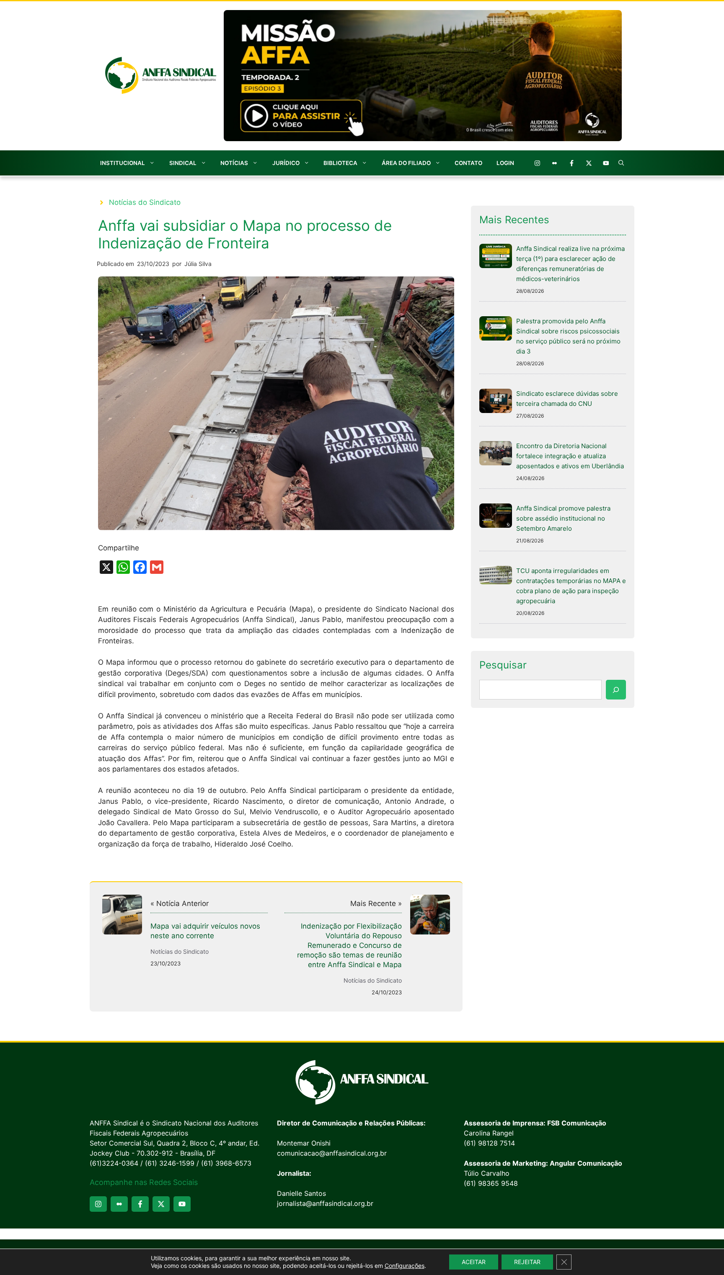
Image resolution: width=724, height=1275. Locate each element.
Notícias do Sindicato (145, 202)
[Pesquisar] (616, 690)
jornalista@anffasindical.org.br (325, 1203)
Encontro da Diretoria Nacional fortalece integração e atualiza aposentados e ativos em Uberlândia (570, 456)
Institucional (122, 163)
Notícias (234, 163)
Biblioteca (340, 163)
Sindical (183, 163)
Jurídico (286, 163)
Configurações (404, 1265)
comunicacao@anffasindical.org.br (332, 1153)
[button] (621, 163)
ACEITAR (474, 1261)
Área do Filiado (406, 163)
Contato (468, 163)
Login (505, 163)
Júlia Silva (198, 263)
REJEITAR (527, 1261)
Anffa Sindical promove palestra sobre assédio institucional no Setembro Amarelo (563, 518)
